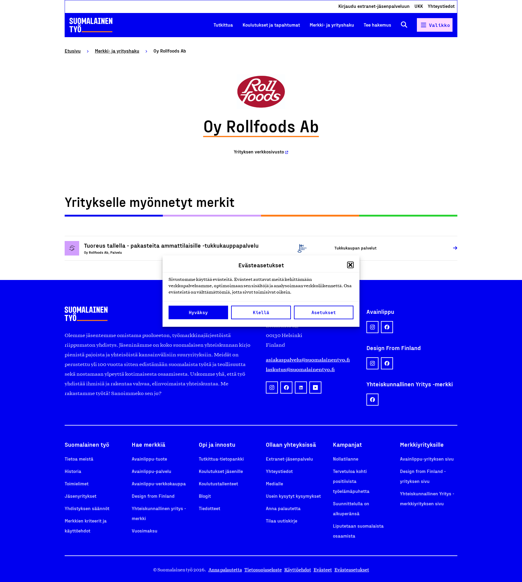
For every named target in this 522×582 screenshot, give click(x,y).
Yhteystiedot (441, 6)
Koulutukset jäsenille (221, 471)
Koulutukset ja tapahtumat (271, 24)
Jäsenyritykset (80, 496)
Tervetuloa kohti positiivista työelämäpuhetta (351, 481)
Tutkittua (223, 24)
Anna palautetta (283, 508)
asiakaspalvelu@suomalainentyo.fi (308, 359)
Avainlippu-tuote (149, 458)
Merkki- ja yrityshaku (332, 24)
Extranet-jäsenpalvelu (289, 458)
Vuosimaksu (144, 530)
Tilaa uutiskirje (281, 520)
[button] (350, 265)
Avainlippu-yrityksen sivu (427, 458)
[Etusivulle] (90, 25)
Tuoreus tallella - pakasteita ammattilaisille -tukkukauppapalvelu (171, 245)
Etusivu (73, 50)
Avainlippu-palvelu (151, 471)
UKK (418, 6)
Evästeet (323, 570)
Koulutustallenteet (218, 483)
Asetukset (323, 312)
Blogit (205, 496)
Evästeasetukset (351, 570)
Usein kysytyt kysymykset (293, 496)
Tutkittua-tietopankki (221, 458)
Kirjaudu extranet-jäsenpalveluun (374, 6)
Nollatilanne (345, 458)
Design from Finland (153, 496)
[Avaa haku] (404, 25)
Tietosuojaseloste (263, 570)
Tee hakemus (377, 24)
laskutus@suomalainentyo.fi (300, 369)
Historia (73, 471)
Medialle (274, 483)
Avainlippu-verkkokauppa (159, 483)
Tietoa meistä (79, 458)
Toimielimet (77, 483)
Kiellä (261, 312)
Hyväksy (198, 312)
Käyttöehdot (297, 570)
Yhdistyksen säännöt (87, 508)
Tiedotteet (209, 508)
